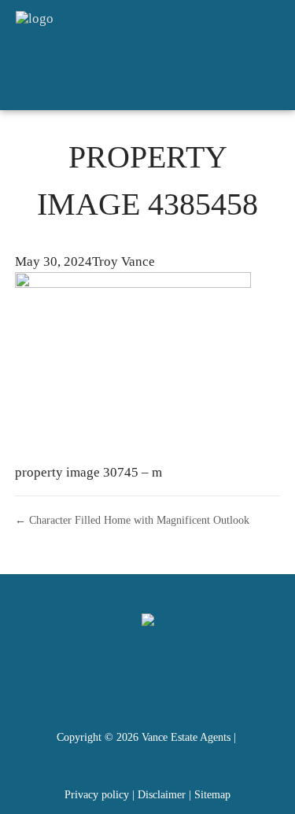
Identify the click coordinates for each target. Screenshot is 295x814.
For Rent (260, 27)
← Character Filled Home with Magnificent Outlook (132, 520)
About (206, 82)
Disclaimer (162, 795)
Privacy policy (97, 795)
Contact (268, 82)
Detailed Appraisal (111, 82)
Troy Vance (123, 261)
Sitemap (212, 795)
